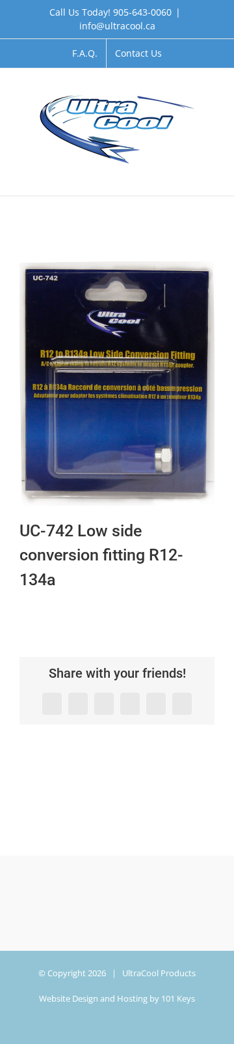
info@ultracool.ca (117, 26)
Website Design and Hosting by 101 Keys (117, 998)
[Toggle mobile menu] (209, 175)
